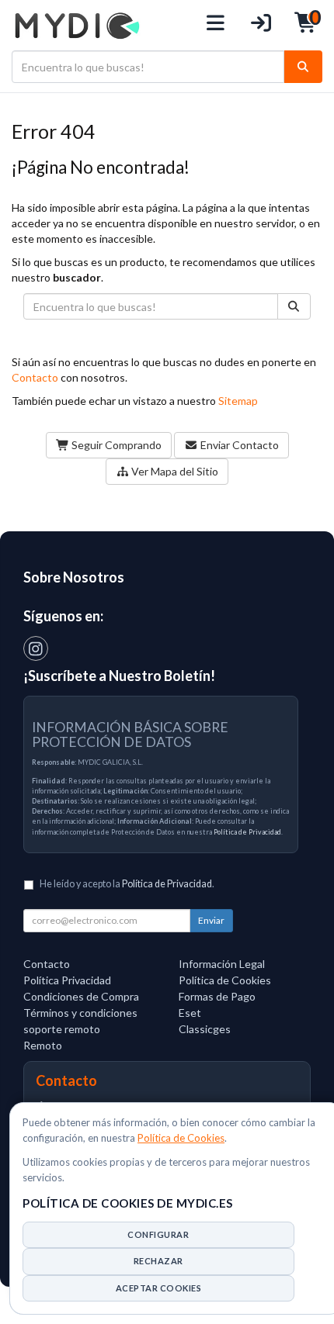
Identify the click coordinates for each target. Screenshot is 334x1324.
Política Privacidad (67, 980)
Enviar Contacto (238, 444)
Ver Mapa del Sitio (173, 471)
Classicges (205, 1028)
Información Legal (222, 963)
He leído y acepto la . (127, 884)
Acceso (261, 25)
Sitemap (238, 400)
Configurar (158, 1234)
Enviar (211, 920)
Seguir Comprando (115, 444)
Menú (216, 25)
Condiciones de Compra (81, 996)
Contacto (35, 377)
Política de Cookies (180, 1138)
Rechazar (158, 1261)
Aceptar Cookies (159, 1288)
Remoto (42, 1045)
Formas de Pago (217, 996)
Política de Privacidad (247, 832)
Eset (190, 1012)
